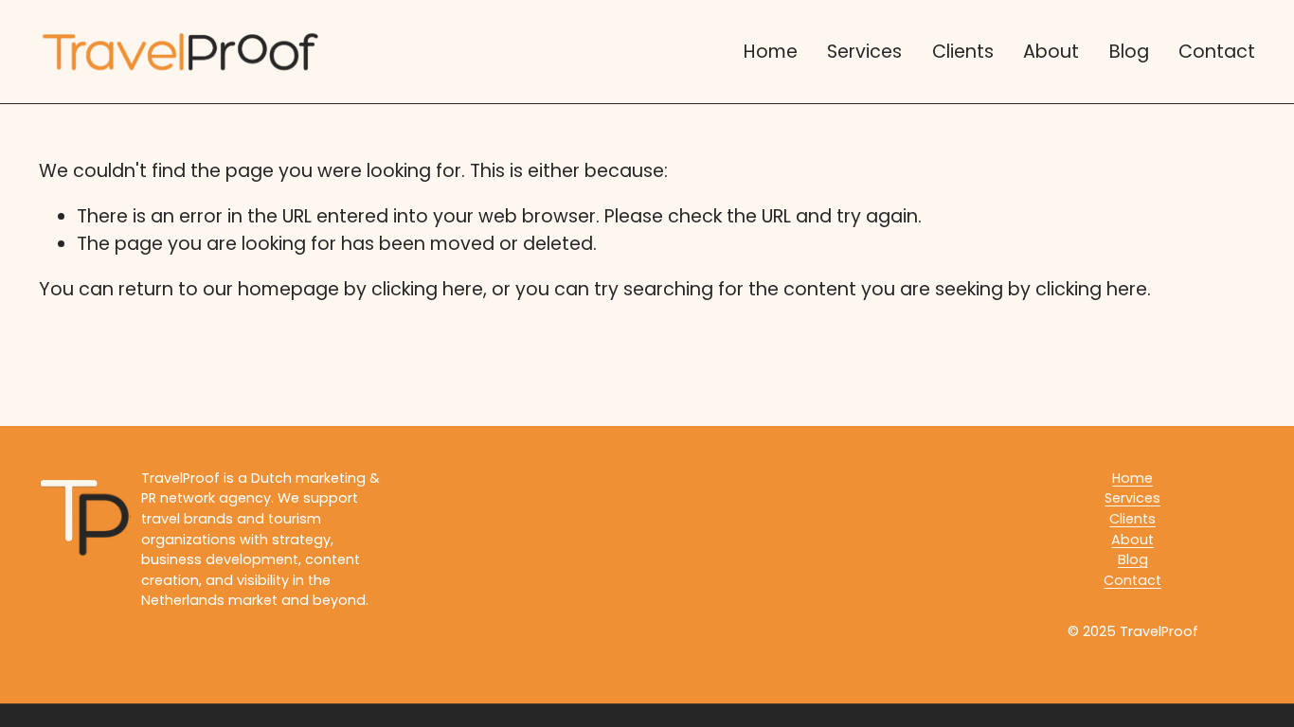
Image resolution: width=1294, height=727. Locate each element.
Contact (1216, 51)
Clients (963, 51)
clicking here (427, 289)
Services (864, 51)
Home (771, 51)
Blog (1129, 51)
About (1051, 51)
